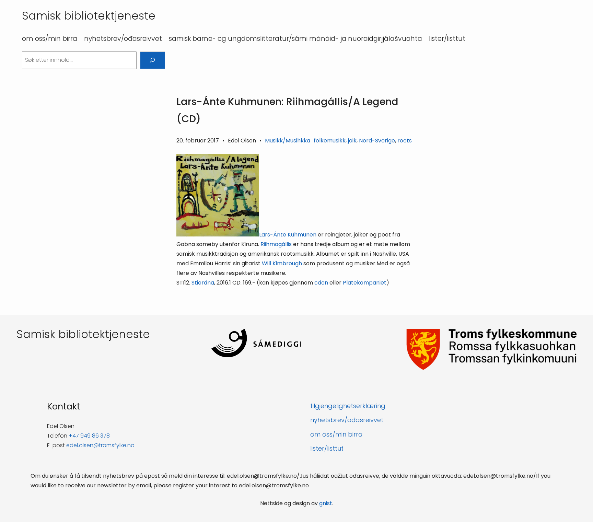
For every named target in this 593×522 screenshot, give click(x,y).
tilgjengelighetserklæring (347, 406)
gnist (325, 503)
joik (352, 140)
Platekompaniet (364, 283)
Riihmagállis (276, 244)
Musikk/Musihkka (287, 140)
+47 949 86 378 (89, 436)
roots (404, 140)
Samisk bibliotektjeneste (88, 15)
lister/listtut (327, 448)
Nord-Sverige (377, 140)
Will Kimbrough (282, 263)
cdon (321, 283)
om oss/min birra (336, 434)
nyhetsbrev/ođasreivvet (346, 420)
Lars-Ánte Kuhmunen (287, 235)
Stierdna (202, 283)
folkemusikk (330, 140)
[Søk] (152, 60)
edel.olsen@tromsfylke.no (100, 445)
